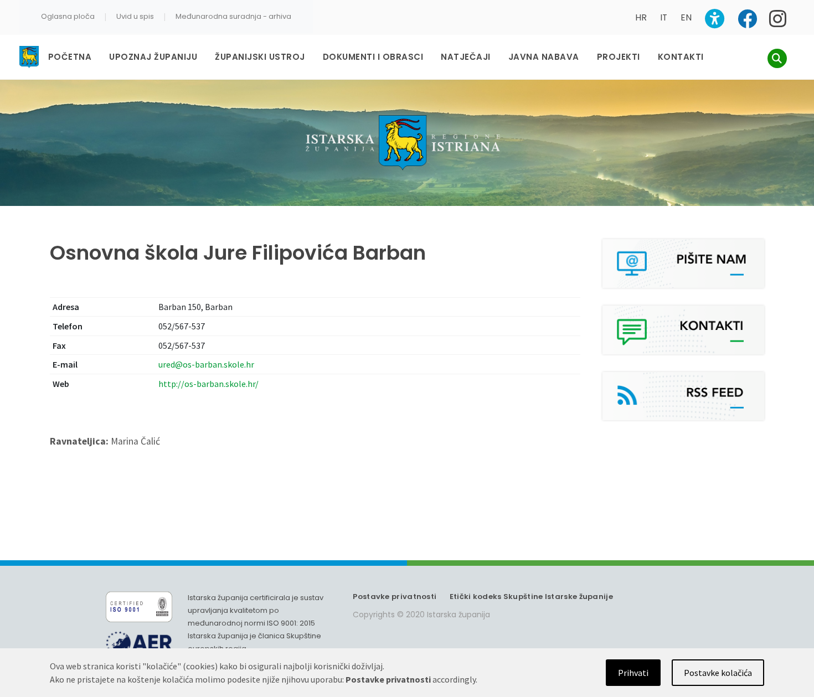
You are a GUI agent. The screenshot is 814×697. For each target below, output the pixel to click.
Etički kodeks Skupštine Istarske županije (531, 596)
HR (641, 17)
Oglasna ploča (68, 16)
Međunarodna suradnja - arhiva (233, 16)
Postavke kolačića (718, 672)
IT (663, 17)
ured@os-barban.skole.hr (206, 364)
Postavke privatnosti (394, 596)
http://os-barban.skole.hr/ (208, 383)
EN (686, 17)
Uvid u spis (135, 16)
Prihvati (633, 672)
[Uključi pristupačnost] (714, 18)
